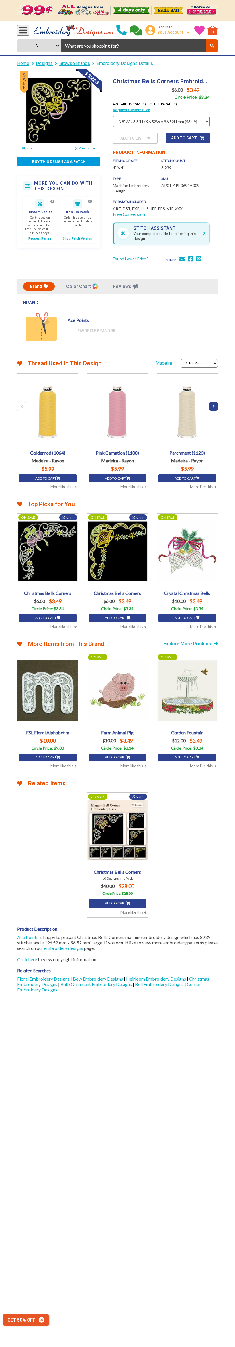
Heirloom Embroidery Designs (156, 978)
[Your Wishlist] (199, 30)
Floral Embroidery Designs (43, 978)
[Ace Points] (41, 326)
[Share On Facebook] (190, 259)
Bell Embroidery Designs (160, 984)
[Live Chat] (136, 30)
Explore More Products (188, 643)
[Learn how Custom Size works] (52, 201)
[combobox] (133, 45)
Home (23, 63)
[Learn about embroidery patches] (90, 201)
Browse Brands (74, 63)
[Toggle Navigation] (23, 30)
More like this (62, 486)
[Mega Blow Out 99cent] (117, 10)
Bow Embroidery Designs (98, 978)
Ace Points (27, 937)
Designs (44, 63)
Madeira (164, 363)
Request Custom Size (131, 110)
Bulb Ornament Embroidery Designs (96, 984)
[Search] (212, 45)
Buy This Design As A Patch (59, 161)
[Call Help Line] (121, 30)
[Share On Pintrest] (198, 259)
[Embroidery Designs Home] (73, 30)
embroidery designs (63, 948)
